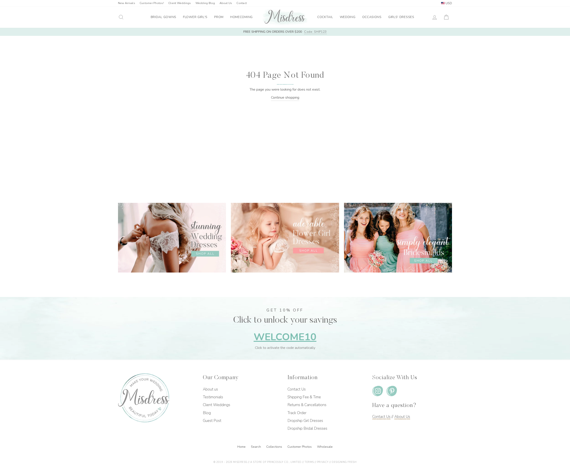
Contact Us (296, 389)
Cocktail (325, 17)
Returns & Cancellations (306, 404)
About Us (226, 3)
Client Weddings (179, 3)
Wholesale (325, 447)
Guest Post (212, 420)
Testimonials (213, 397)
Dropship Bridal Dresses (307, 428)
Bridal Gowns (163, 17)
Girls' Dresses (401, 17)
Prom (219, 17)
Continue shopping (285, 97)
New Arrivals (126, 3)
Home (241, 447)
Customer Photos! (152, 3)
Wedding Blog (205, 3)
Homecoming (241, 17)
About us (210, 389)
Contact (241, 3)
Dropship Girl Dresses (305, 420)
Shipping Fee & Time (304, 397)
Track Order (296, 412)
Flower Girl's (195, 17)
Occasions (372, 17)
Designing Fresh (344, 462)
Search (256, 447)
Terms (309, 462)
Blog (207, 412)
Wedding (348, 17)
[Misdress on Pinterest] (391, 392)
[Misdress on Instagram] (377, 392)
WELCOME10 (285, 337)
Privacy (323, 462)
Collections (274, 447)
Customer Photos (300, 447)
